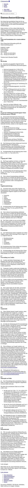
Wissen (5, 6)
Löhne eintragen (8, 10)
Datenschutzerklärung (9, 476)
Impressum (6, 479)
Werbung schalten (8, 480)
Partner (5, 482)
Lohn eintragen (4, 472)
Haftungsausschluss (8, 477)
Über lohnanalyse (8, 475)
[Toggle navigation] (9, 1)
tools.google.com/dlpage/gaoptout (9, 367)
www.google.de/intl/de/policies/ (11, 374)
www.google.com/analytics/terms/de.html (13, 373)
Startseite (6, 4)
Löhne (5, 5)
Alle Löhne (6, 9)
